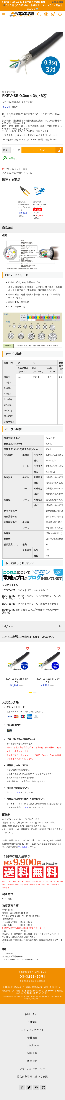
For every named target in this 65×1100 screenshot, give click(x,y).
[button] (39, 14)
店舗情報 (32, 1022)
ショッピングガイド (32, 1029)
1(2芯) (7, 377)
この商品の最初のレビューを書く (18, 101)
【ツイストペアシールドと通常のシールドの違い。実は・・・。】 (31, 597)
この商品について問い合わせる (17, 173)
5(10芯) (8, 399)
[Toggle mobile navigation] (3, 14)
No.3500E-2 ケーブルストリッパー (24, 207)
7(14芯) (8, 405)
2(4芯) (7, 382)
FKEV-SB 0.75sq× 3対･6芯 (17, 680)
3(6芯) (7, 388)
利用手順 (32, 1053)
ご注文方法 (32, 1045)
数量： (6, 150)
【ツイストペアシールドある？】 (32, 590)
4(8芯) (7, 393)
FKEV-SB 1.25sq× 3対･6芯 (48, 680)
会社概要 (32, 1037)
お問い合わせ (32, 1014)
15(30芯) (8, 416)
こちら (17, 792)
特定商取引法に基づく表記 (32, 1076)
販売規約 (32, 1060)
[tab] (32, 227)
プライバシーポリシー (32, 1068)
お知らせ (18, 937)
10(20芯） (9, 410)
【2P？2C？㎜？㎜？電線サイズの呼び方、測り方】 (31, 611)
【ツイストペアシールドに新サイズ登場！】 (38, 603)
